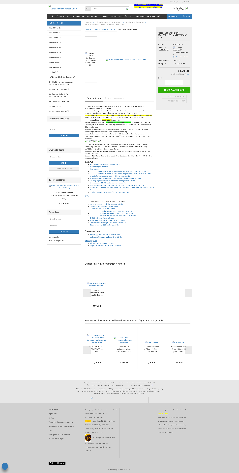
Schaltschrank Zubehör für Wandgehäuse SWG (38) (58, 95)
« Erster (88, 29)
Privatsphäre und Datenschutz (59, 435)
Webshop (111, 470)
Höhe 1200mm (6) (55, 62)
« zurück (97, 29)
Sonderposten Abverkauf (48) (147, 16)
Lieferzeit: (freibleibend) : (164, 49)
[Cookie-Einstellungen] (5, 467)
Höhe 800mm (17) (55, 52)
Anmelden (64, 135)
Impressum (53, 414)
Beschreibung (94, 98)
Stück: (160, 78)
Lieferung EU (173, 16)
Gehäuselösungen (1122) (59, 16)
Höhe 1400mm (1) (55, 67)
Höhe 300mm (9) (55, 28)
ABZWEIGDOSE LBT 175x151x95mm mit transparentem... (96, 349)
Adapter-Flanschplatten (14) (59, 101)
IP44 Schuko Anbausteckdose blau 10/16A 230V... (124, 349)
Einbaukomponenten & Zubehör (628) (116, 16)
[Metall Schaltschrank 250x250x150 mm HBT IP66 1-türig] (127, 59)
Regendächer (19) (55, 106)
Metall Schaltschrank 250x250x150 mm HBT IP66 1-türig (64, 196)
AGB (50, 430)
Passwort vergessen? (56, 241)
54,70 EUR (64, 203)
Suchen (64, 163)
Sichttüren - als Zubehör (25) (59, 89)
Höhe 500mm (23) (55, 38)
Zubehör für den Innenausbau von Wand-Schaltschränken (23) (61, 83)
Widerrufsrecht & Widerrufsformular (61, 426)
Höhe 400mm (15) (55, 33)
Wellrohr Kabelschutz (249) (85, 16)
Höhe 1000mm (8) (55, 57)
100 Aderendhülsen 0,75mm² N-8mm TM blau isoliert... (151, 349)
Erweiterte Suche (64, 169)
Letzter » (113, 29)
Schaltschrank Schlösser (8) (59, 111)
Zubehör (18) (53, 72)
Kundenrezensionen (114, 98)
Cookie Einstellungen (56, 439)
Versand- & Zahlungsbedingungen (61, 422)
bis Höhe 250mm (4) (56, 23)
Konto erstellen (54, 237)
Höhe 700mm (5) (55, 48)
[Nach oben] (232, 469)
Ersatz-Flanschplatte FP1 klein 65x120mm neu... (97, 292)
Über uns (186, 16)
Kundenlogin (174, 2)
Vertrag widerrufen (57, 463)
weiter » (105, 29)
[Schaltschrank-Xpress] (65, 9)
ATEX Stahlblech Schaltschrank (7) (62, 77)
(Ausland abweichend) (180, 57)
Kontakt (51, 418)
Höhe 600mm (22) (55, 43)
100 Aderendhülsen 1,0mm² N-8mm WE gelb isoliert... (178, 349)
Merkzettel (186, 2)
